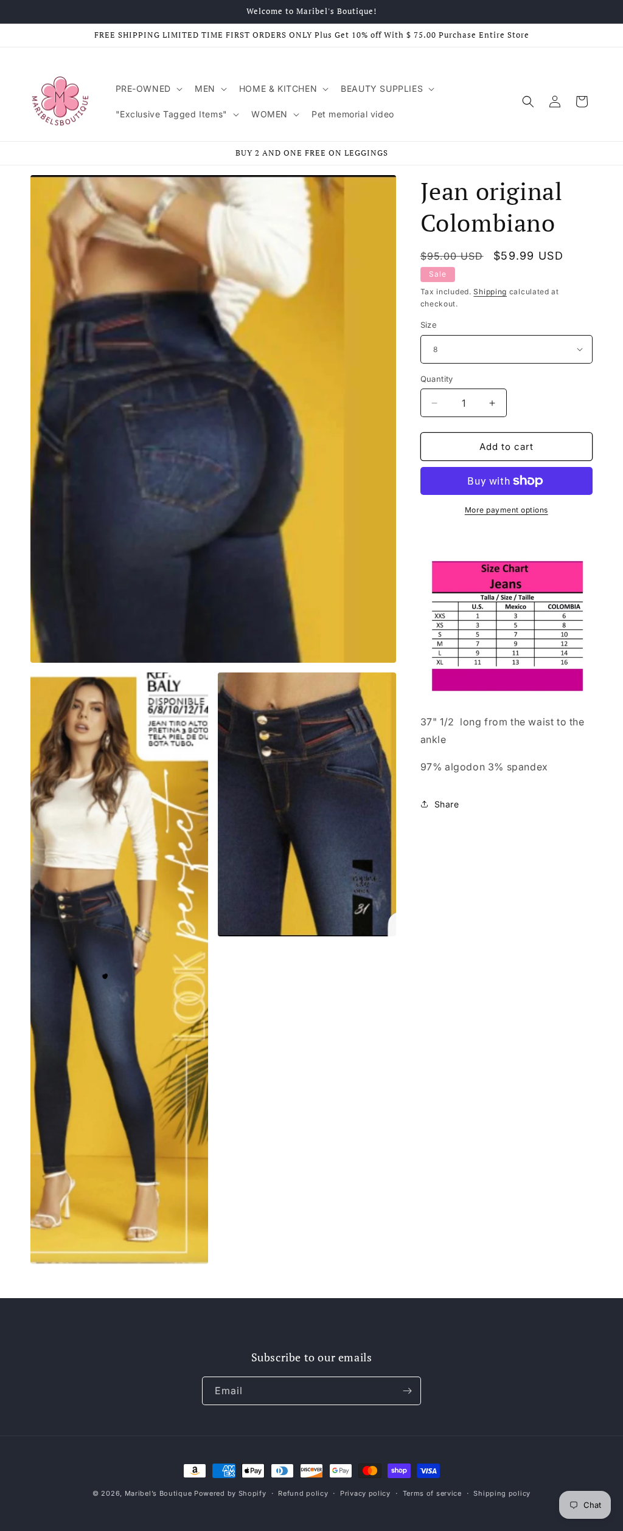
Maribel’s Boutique (159, 1493)
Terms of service (432, 1493)
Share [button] (446, 804)
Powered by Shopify (230, 1493)
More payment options (506, 509)
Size (428, 325)
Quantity (436, 379)
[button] (147, 89)
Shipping (490, 291)
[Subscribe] (407, 1391)
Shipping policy (502, 1493)
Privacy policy (365, 1493)
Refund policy (303, 1493)
